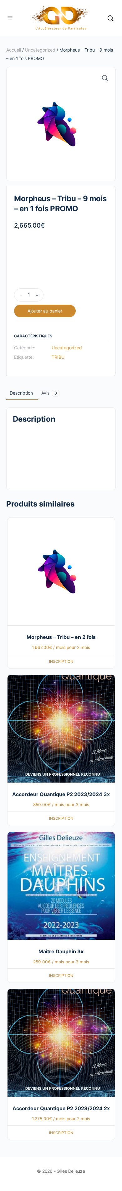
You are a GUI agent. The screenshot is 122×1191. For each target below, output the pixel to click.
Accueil (13, 50)
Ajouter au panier (45, 310)
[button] (104, 78)
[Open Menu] (10, 17)
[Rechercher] (110, 18)
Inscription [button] (61, 661)
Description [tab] (21, 393)
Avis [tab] (49, 393)
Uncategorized (40, 50)
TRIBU (58, 357)
